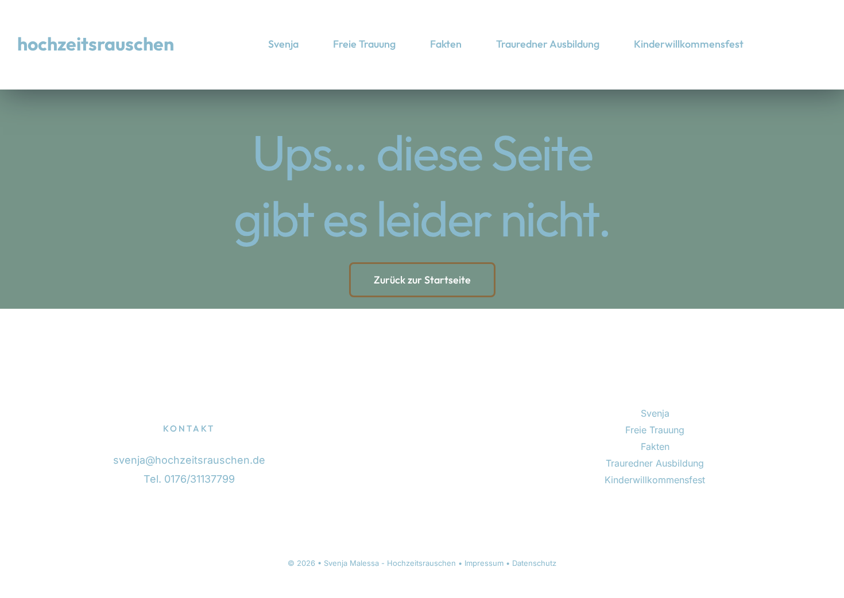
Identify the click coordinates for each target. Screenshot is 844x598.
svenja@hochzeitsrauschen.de (189, 460)
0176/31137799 (199, 479)
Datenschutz (534, 563)
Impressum (484, 563)
